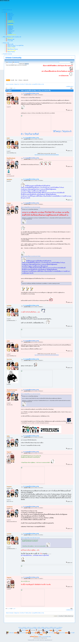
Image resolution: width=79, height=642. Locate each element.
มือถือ (50, 636)
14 (14, 88)
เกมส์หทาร (10, 32)
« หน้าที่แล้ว (68, 86)
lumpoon (9, 486)
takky (8, 436)
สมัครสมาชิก (16, 62)
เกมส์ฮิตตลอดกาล (58, 628)
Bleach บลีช (10, 44)
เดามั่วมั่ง (9, 305)
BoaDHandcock (11, 158)
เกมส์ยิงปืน (10, 29)
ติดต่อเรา (40, 636)
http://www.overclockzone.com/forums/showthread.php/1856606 (47, 154)
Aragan (9, 203)
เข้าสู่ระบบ (10, 62)
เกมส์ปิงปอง (10, 26)
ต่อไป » (72, 86)
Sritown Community (13, 58)
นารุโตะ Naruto (11, 632)
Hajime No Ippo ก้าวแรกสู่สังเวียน (15, 45)
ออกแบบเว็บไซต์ (45, 636)
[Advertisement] (28, 4)
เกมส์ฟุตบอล (10, 28)
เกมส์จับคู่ (9, 17)
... (8, 88)
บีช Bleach (33, 632)
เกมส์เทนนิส (10, 23)
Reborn (41, 632)
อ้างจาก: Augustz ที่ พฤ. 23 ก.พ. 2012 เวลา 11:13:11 (30, 537)
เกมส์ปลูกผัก (34, 627)
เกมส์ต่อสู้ (9, 18)
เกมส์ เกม (19, 627)
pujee (8, 138)
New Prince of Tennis (12, 49)
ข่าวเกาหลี (10, 40)
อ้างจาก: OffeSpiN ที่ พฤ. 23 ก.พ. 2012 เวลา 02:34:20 (30, 207)
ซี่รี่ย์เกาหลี (24, 630)
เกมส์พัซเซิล (10, 27)
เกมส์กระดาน (10, 14)
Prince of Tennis (62, 632)
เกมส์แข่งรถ (10, 15)
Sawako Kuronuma (12, 390)
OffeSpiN (9, 93)
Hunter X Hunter (11, 46)
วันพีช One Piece (22, 632)
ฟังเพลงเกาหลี (10, 39)
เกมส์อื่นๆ (9, 33)
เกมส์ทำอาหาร (29, 627)
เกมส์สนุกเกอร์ (10, 31)
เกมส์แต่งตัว (24, 627)
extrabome (9, 506)
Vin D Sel (9, 359)
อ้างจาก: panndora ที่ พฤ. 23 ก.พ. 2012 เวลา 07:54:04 (30, 256)
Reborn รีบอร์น (11, 51)
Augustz (9, 452)
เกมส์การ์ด (9, 13)
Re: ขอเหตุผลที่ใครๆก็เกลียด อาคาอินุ (31, 93)
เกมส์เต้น (9, 19)
